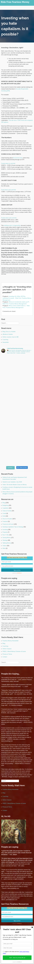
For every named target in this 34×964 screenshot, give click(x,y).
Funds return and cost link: (9, 218)
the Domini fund (17, 158)
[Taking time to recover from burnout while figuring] (17, 437)
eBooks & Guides (7, 334)
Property (4, 532)
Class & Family (6, 510)
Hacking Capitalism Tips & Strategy (12, 527)
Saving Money (6, 537)
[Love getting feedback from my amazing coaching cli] (17, 383)
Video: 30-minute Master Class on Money (14, 484)
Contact (4, 657)
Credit (4, 513)
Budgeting (5, 505)
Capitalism (5, 508)
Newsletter (5, 342)
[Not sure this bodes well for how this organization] (17, 401)
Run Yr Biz (5, 535)
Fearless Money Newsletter (10, 640)
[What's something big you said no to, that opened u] (17, 364)
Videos (4, 545)
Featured (5, 521)
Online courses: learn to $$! (10, 337)
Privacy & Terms (7, 654)
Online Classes (6, 648)
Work (4, 548)
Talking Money (6, 543)
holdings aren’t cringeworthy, (12, 225)
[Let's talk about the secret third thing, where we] (17, 419)
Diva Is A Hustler (7, 518)
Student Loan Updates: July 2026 (12, 482)
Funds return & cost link (8, 163)
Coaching (5, 339)
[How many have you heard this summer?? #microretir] (17, 456)
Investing (5, 529)
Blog (3, 502)
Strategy (4, 540)
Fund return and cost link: (8, 189)
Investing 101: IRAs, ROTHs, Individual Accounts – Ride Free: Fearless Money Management (17, 298)
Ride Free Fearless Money (15, 2)
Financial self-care (7, 524)
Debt (3, 516)
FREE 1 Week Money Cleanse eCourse (14, 651)
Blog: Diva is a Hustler (9, 331)
